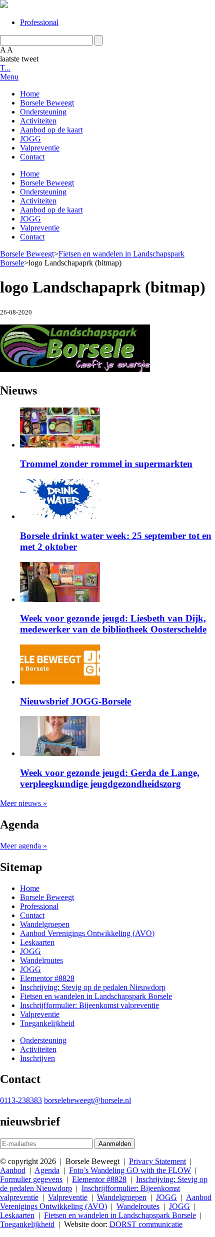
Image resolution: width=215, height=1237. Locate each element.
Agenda (47, 1170)
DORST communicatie (146, 1224)
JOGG (30, 138)
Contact (32, 156)
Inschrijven (37, 1058)
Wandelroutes (41, 960)
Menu (9, 76)
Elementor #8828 (47, 978)
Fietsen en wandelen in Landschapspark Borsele (96, 996)
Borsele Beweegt (47, 102)
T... (5, 68)
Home (30, 94)
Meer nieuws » (23, 803)
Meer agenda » (23, 846)
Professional (39, 22)
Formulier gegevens (31, 1179)
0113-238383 (21, 1100)
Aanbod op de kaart (51, 130)
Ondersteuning (43, 112)
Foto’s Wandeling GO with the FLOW (130, 1170)
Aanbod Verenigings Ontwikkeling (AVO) (87, 933)
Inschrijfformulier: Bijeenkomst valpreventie (89, 1005)
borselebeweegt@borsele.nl (87, 1100)
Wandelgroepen (45, 924)
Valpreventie (40, 148)
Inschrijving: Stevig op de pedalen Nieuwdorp (93, 987)
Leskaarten (37, 942)
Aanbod (13, 1170)
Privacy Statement (157, 1161)
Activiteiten (38, 120)
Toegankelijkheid (47, 1023)
